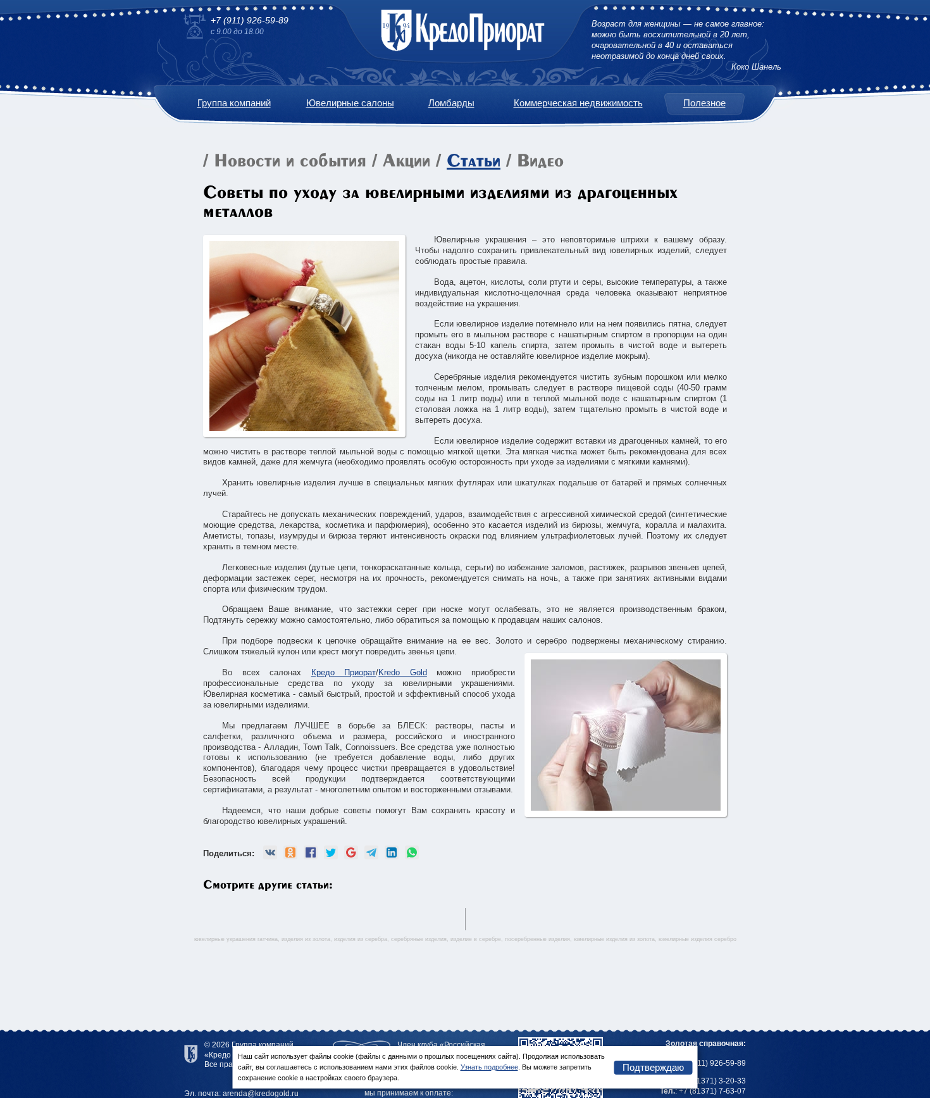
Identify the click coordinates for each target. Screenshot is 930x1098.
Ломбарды (451, 102)
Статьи (473, 161)
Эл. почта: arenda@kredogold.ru (241, 1093)
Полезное (704, 102)
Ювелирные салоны (350, 102)
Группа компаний (234, 102)
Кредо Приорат (343, 672)
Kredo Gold (402, 672)
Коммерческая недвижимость (578, 102)
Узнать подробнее (489, 1067)
